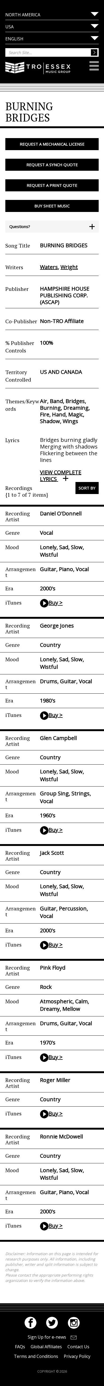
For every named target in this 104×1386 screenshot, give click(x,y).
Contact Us (78, 1347)
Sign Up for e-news (47, 1337)
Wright (69, 267)
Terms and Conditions (36, 1356)
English (14, 39)
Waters (49, 267)
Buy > (56, 602)
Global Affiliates (46, 1347)
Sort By (87, 488)
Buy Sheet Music (52, 205)
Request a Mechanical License (52, 144)
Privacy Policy (77, 1356)
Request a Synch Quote (52, 164)
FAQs (20, 1347)
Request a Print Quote (52, 185)
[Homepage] (37, 71)
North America (22, 15)
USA (9, 27)
